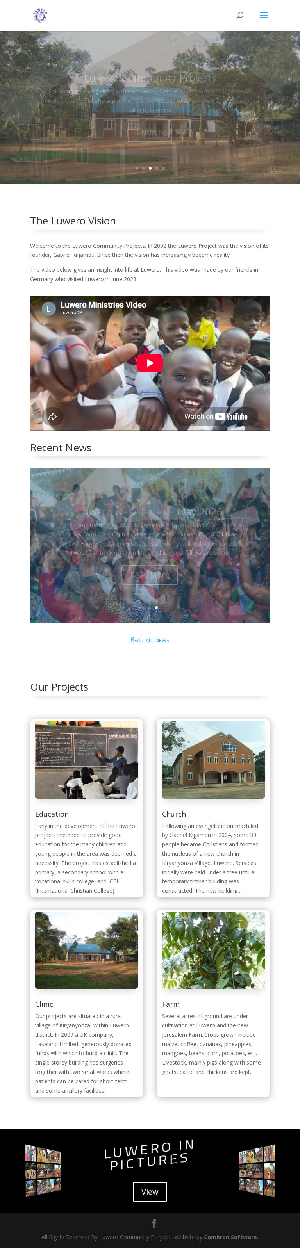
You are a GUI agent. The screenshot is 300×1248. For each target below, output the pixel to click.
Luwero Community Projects (150, 78)
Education (52, 814)
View (150, 1191)
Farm (171, 1004)
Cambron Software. (231, 1237)
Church (174, 814)
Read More (150, 575)
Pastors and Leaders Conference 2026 (149, 511)
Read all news (150, 639)
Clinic (150, 132)
